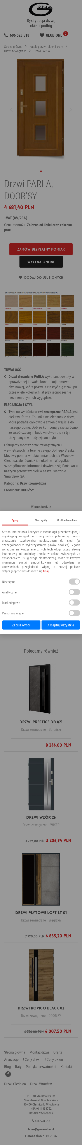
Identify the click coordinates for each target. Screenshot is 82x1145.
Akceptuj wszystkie (60, 625)
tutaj (46, 571)
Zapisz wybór (21, 625)
